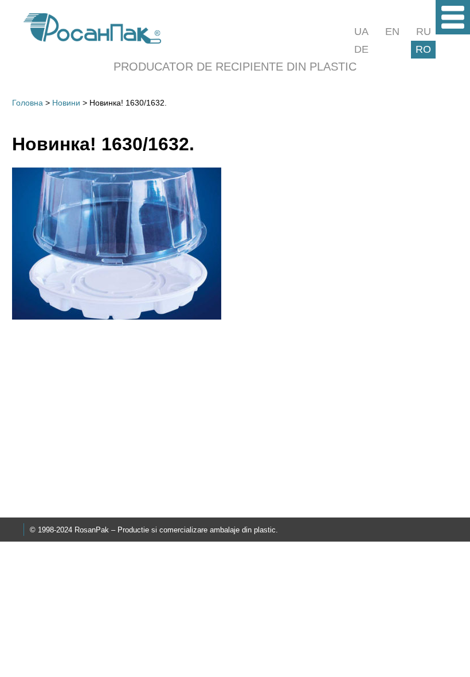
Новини (66, 102)
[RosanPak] (92, 40)
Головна (27, 102)
